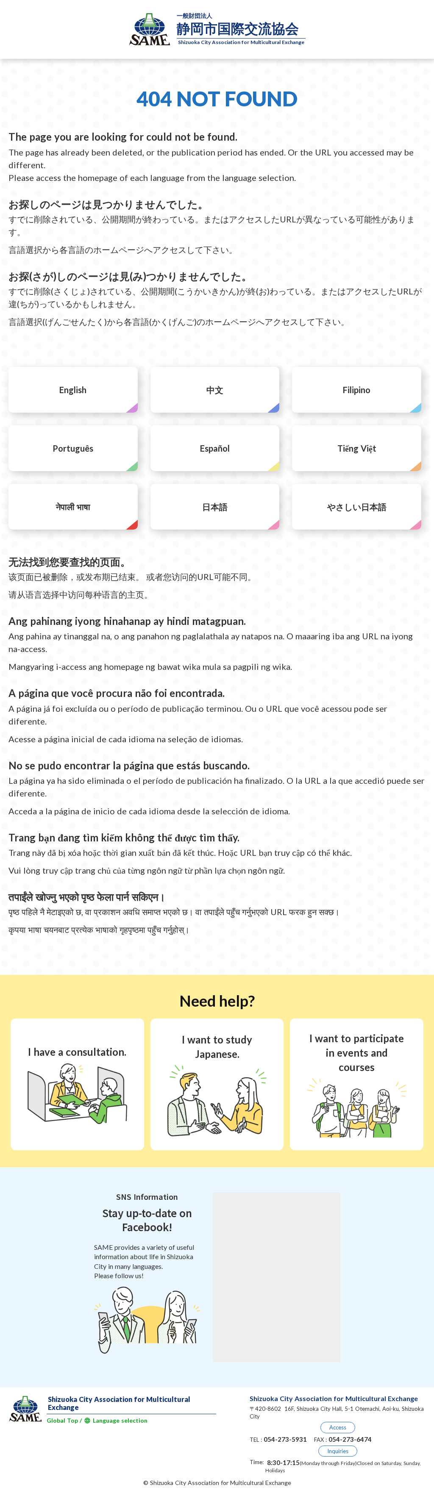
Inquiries (337, 1451)
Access (337, 1427)
